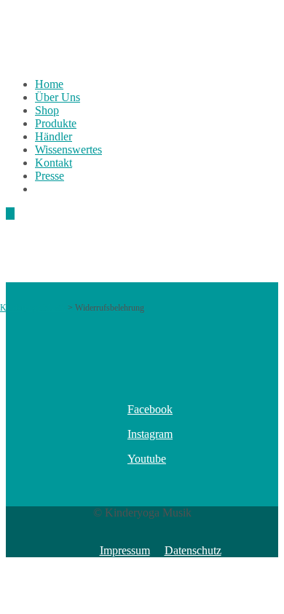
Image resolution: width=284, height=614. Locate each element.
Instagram (150, 434)
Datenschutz (193, 550)
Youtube (146, 458)
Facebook (150, 409)
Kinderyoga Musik (33, 308)
